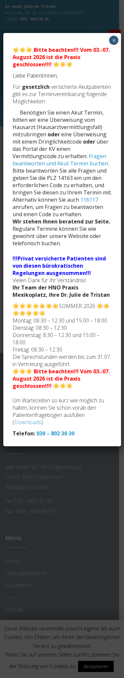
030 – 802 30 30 (55, 433)
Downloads (27, 422)
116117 (89, 199)
